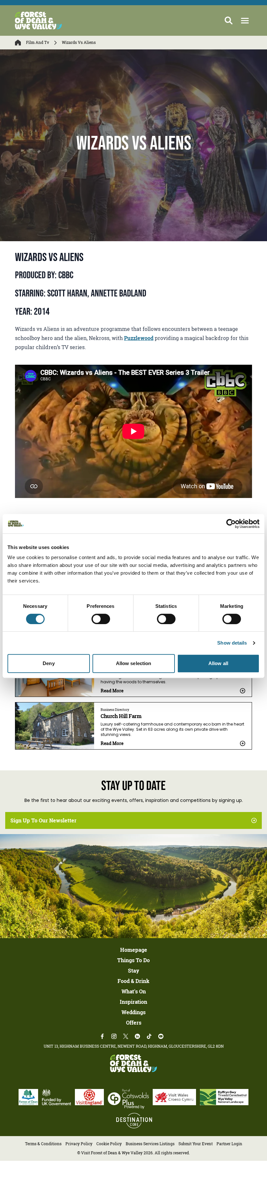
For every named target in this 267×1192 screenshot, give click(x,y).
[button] (245, 21)
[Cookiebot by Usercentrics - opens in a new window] (231, 524)
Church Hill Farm (121, 716)
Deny (48, 663)
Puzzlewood (138, 338)
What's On (133, 991)
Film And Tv (37, 42)
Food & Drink (133, 981)
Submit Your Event (195, 1143)
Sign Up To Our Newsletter (43, 820)
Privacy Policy (78, 1143)
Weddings (133, 1012)
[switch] (100, 619)
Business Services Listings (150, 1143)
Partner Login (229, 1143)
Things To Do (133, 960)
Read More (112, 691)
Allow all (218, 663)
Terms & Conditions (43, 1143)
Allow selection (133, 663)
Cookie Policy (109, 1143)
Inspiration (133, 1001)
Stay (133, 970)
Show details (232, 643)
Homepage (133, 949)
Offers (133, 1022)
